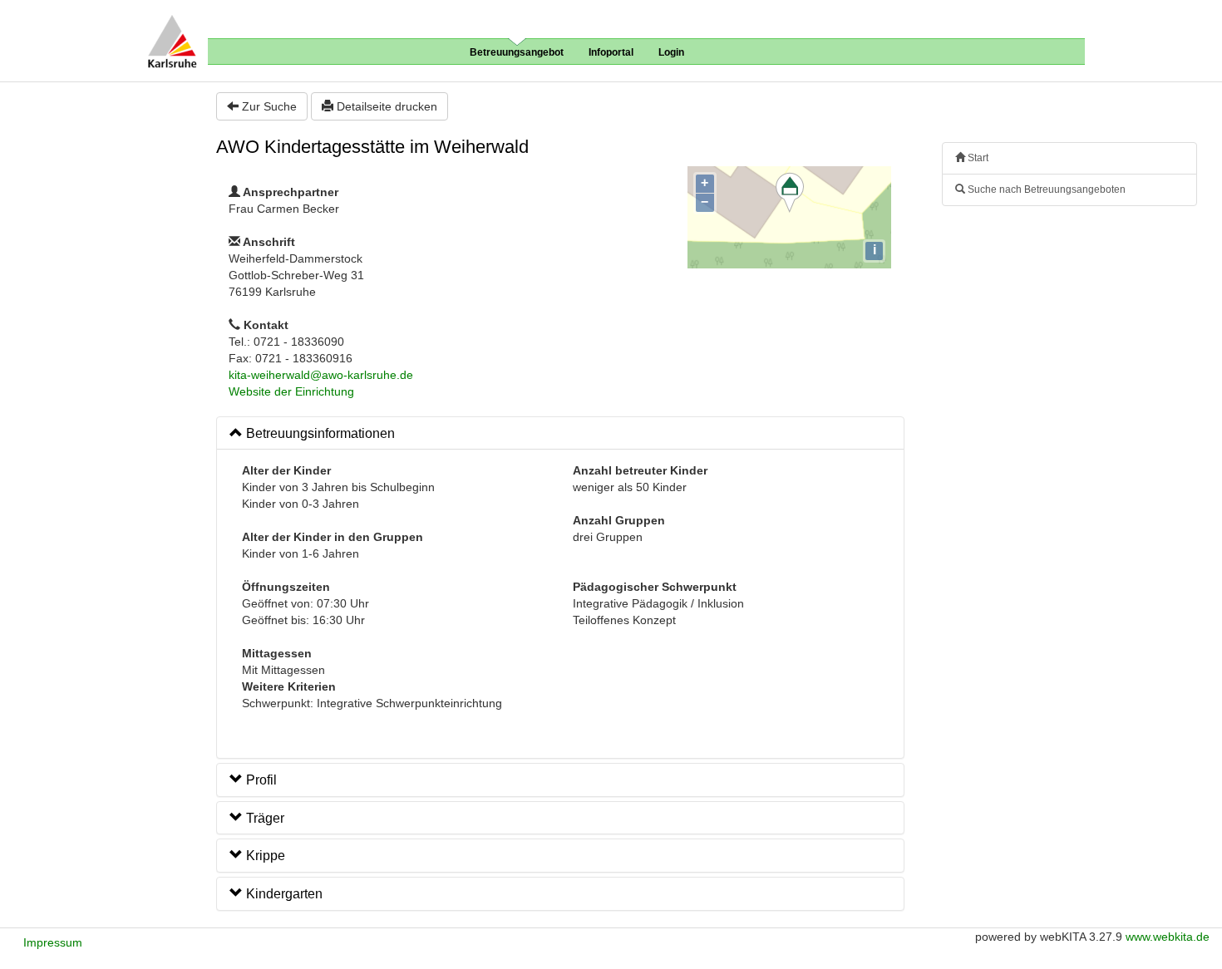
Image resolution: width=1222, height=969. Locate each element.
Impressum (52, 942)
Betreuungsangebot (517, 52)
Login (671, 52)
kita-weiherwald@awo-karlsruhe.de (321, 374)
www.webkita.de (1168, 936)
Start (976, 158)
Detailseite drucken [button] (385, 106)
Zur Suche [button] (268, 106)
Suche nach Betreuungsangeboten (1045, 189)
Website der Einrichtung (291, 391)
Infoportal (611, 52)
